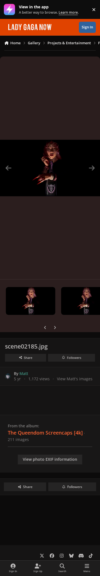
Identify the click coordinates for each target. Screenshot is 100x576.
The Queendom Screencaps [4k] (45, 432)
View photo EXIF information (50, 459)
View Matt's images (74, 378)
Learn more (10, 9)
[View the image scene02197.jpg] (30, 301)
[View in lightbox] (50, 168)
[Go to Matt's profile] (8, 376)
